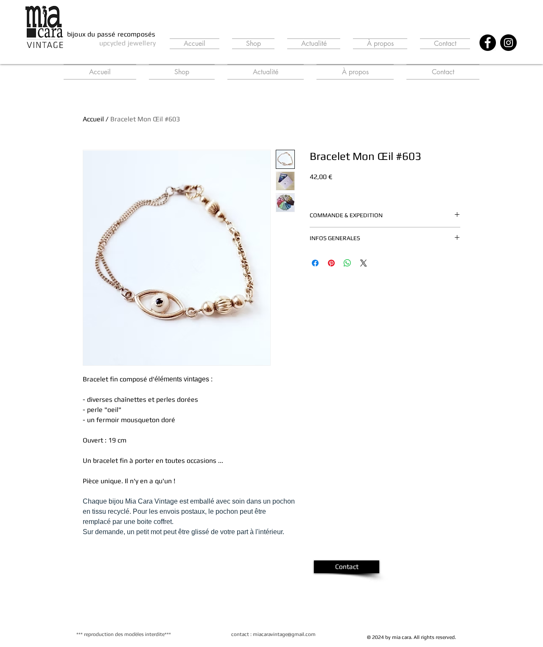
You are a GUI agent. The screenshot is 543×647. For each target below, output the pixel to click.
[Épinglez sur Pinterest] (331, 263)
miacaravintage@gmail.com (284, 634)
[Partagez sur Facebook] (315, 263)
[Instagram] (508, 42)
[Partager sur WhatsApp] (347, 263)
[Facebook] (487, 42)
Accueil (93, 119)
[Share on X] (363, 263)
